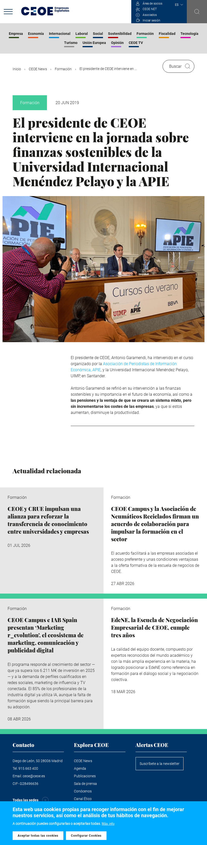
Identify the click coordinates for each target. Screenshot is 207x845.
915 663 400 (28, 768)
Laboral (81, 34)
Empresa (16, 34)
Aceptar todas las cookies (38, 835)
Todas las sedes (25, 800)
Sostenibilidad (120, 34)
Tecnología (189, 34)
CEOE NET (150, 9)
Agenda (80, 768)
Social (98, 34)
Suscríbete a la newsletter (159, 764)
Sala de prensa (85, 784)
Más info (108, 824)
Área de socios (152, 3)
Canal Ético (83, 799)
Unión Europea (94, 43)
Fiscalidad (167, 34)
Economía (36, 34)
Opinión (117, 43)
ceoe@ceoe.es (34, 776)
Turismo (70, 43)
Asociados (150, 15)
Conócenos (83, 791)
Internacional (59, 34)
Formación (145, 34)
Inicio (17, 69)
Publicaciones (85, 776)
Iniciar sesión (151, 20)
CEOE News (38, 69)
